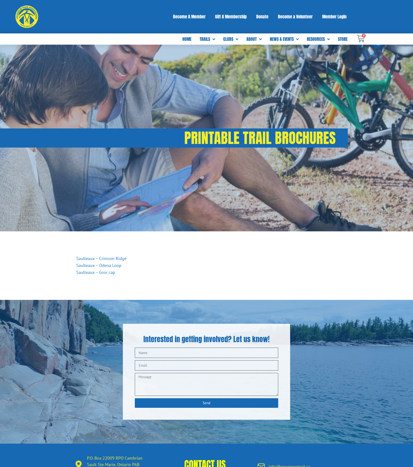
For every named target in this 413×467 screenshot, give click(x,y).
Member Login (334, 16)
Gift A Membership (231, 16)
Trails (205, 39)
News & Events (282, 39)
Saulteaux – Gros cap (95, 272)
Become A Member (189, 16)
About (251, 39)
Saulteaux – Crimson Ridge (101, 258)
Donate (262, 16)
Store (343, 39)
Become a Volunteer (295, 16)
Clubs (228, 39)
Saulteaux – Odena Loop (98, 265)
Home (186, 39)
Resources (316, 39)
